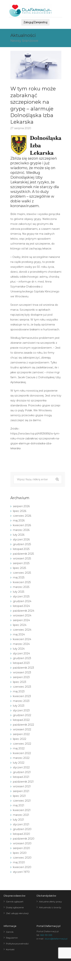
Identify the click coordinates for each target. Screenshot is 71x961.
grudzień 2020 (22, 829)
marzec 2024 (21, 644)
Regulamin (12, 937)
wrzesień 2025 (22, 558)
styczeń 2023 (21, 710)
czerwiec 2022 (22, 743)
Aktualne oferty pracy (50, 901)
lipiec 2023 (19, 682)
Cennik (9, 932)
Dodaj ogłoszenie (15, 907)
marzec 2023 (21, 701)
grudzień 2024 (22, 601)
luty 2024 (19, 648)
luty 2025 (18, 591)
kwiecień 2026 (22, 525)
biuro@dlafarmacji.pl (56, 938)
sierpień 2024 (21, 620)
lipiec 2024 (19, 625)
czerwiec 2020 (22, 857)
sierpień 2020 (21, 848)
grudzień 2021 (22, 772)
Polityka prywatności (17, 943)
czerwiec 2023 (22, 686)
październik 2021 (23, 781)
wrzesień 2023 (22, 672)
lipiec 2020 (20, 853)
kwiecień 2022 (22, 753)
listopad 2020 (21, 834)
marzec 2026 (21, 530)
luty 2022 (18, 762)
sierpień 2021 (21, 791)
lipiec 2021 (19, 796)
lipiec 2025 (19, 568)
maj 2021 (18, 805)
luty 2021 (18, 819)
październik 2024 (23, 610)
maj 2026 (19, 520)
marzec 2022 (21, 758)
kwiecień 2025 (22, 582)
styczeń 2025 (21, 596)
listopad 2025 (21, 549)
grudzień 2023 (22, 658)
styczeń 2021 (21, 824)
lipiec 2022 (19, 739)
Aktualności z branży (50, 907)
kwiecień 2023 (22, 696)
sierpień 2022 (21, 734)
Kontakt (10, 949)
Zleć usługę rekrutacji (17, 913)
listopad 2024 (21, 606)
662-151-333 (46, 935)
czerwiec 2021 (22, 800)
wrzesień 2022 (22, 729)
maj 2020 (19, 862)
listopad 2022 (21, 720)
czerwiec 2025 (22, 572)
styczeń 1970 (21, 872)
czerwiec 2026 (22, 515)
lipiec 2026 (19, 511)
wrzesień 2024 (22, 615)
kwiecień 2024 (22, 639)
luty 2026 (18, 534)
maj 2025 (18, 577)
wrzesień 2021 (22, 786)
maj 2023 (19, 691)
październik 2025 (23, 553)
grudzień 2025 (22, 544)
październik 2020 (23, 838)
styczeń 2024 (21, 653)
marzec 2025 (21, 587)
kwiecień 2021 (22, 810)
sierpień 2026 (21, 506)
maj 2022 (19, 748)
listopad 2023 (21, 663)
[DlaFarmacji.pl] (30, 10)
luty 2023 (18, 705)
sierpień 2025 (21, 563)
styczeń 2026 (21, 539)
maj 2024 (19, 634)
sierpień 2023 (21, 677)
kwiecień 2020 (22, 867)
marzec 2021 (21, 815)
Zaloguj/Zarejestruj (35, 22)
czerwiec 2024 (22, 629)
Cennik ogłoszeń (14, 901)
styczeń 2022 (21, 767)
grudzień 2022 (22, 715)
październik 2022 (23, 724)
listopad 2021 (21, 777)
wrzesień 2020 (22, 843)
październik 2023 (23, 667)
